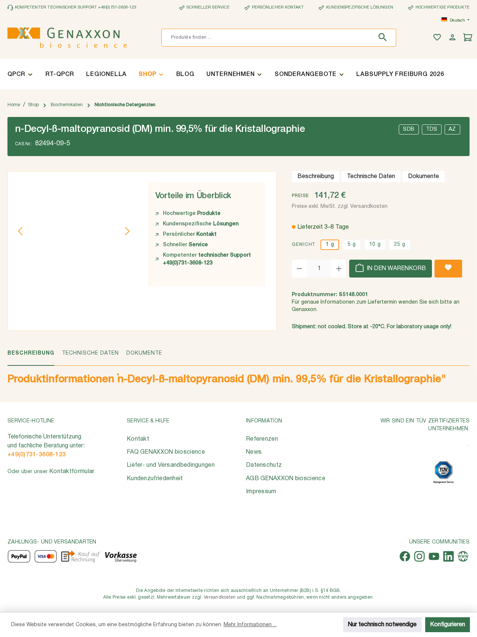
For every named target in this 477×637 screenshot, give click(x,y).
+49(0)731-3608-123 (36, 454)
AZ (452, 129)
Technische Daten (371, 176)
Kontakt (138, 439)
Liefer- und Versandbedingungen (171, 465)
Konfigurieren (447, 624)
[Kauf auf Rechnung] (80, 556)
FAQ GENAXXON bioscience (166, 452)
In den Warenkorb (395, 268)
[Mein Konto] (453, 37)
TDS (431, 129)
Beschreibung (315, 176)
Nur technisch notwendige (382, 624)
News (254, 452)
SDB (409, 129)
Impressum (261, 491)
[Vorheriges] (20, 231)
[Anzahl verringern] (299, 269)
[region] (74, 231)
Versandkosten (220, 597)
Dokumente (423, 176)
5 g (352, 244)
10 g (374, 244)
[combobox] (267, 38)
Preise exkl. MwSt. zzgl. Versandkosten (340, 206)
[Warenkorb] (468, 37)
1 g (330, 244)
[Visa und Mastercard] (45, 556)
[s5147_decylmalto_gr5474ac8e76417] (74, 231)
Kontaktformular (72, 471)
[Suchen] (384, 38)
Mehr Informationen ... (250, 624)
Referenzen (262, 439)
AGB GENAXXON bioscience (285, 478)
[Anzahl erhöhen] (339, 269)
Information (264, 421)
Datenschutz (264, 465)
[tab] (30, 357)
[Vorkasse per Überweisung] (120, 556)
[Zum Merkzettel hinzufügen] (448, 269)
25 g (399, 244)
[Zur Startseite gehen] (67, 38)
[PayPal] (19, 556)
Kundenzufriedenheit (155, 478)
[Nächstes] (127, 231)
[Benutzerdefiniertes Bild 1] (443, 472)
